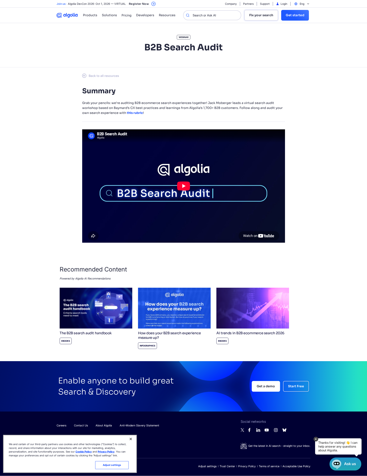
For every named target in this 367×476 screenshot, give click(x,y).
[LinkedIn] (258, 431)
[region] (70, 454)
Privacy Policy (247, 466)
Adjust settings (207, 466)
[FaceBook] (250, 431)
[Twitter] (242, 431)
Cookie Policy (84, 451)
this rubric (135, 113)
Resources (167, 15)
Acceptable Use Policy (296, 466)
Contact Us (81, 425)
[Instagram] (275, 431)
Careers (61, 425)
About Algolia (104, 425)
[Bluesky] (284, 431)
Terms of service (269, 466)
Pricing (127, 15)
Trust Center (227, 466)
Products (90, 15)
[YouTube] (266, 431)
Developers (145, 15)
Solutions (109, 15)
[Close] (131, 439)
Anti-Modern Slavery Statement (139, 425)
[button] (338, 446)
